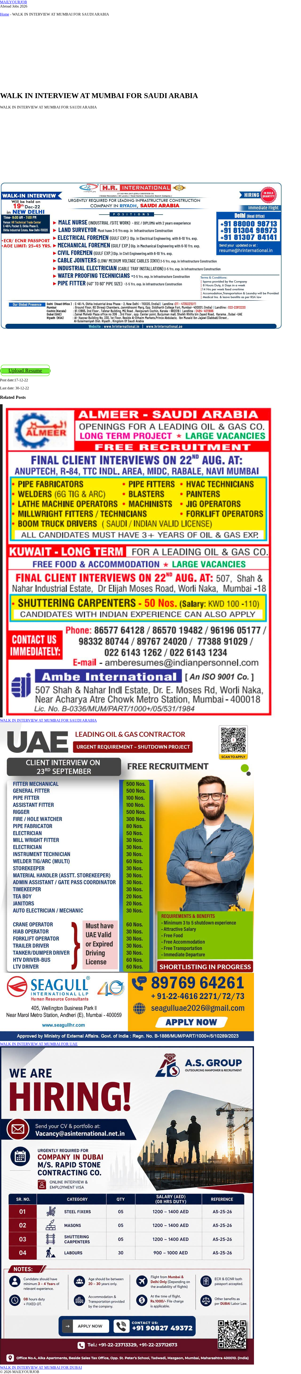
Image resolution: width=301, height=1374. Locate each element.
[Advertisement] (141, 53)
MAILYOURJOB (13, 2)
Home (4, 14)
